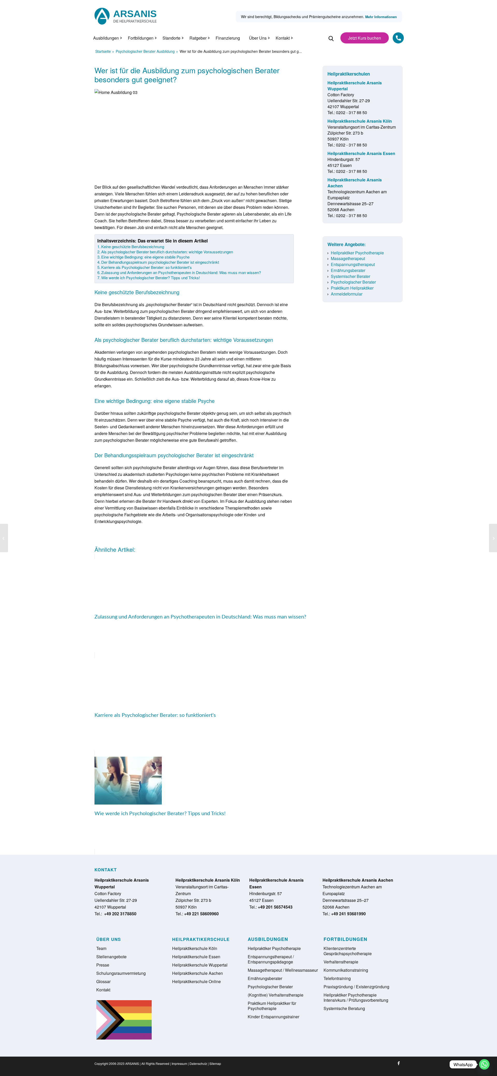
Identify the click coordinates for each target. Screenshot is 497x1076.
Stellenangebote (111, 957)
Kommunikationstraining (346, 970)
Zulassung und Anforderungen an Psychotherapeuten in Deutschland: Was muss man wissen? (181, 272)
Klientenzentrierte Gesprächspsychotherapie (348, 950)
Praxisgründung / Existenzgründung (356, 987)
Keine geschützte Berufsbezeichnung (132, 246)
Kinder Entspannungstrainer (273, 1017)
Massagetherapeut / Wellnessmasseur (283, 970)
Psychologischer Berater (353, 282)
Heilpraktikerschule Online (196, 981)
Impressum (179, 1063)
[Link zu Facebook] (399, 1063)
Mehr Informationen (381, 16)
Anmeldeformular (346, 294)
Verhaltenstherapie (341, 962)
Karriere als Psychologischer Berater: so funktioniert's (146, 267)
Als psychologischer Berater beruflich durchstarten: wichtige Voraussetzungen (167, 251)
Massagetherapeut (348, 258)
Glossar (103, 981)
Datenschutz (198, 1063)
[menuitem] (106, 37)
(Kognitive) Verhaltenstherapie (275, 995)
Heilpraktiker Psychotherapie (357, 253)
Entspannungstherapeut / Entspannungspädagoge (271, 959)
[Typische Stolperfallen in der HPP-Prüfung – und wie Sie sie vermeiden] (4, 538)
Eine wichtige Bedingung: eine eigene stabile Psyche (145, 257)
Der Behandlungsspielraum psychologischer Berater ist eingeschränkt (160, 262)
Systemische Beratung (344, 1008)
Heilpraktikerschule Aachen (197, 973)
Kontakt (103, 990)
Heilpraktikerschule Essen (196, 957)
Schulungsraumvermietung (121, 973)
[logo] (125, 16)
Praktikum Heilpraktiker (352, 288)
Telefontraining (337, 978)
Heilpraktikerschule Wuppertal (200, 965)
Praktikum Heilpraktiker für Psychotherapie (272, 1005)
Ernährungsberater (348, 270)
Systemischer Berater (350, 276)
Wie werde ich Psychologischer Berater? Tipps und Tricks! (150, 277)
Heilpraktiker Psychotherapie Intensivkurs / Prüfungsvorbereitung (356, 997)
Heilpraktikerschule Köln (194, 948)
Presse (102, 965)
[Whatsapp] (484, 1064)
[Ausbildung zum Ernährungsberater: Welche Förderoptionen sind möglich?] (493, 538)
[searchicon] (331, 41)
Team (101, 948)
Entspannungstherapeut (353, 264)
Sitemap (215, 1063)
